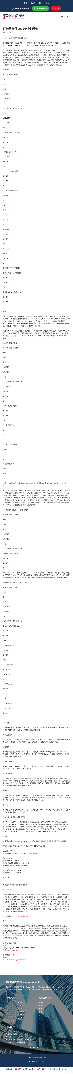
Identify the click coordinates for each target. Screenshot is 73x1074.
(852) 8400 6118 (12, 1034)
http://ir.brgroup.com (22, 916)
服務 (40, 3)
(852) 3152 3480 (13, 1031)
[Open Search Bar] (62, 16)
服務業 (41, 1009)
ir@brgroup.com (13, 950)
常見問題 (21, 1015)
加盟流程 (21, 1008)
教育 (33, 3)
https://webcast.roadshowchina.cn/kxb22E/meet (20, 853)
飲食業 (41, 1002)
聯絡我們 (21, 1018)
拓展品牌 (21, 1012)
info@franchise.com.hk (15, 1037)
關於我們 (21, 1002)
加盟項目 (56, 8)
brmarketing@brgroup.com (16, 960)
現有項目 (21, 1005)
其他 (40, 1015)
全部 (40, 1018)
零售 (47, 3)
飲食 (25, 3)
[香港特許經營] (13, 16)
